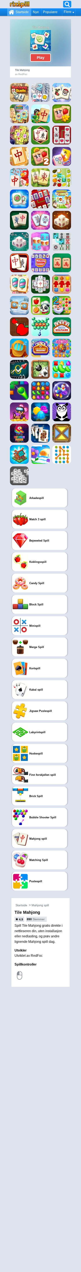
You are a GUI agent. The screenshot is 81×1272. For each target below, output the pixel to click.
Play (40, 58)
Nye (36, 12)
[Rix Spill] (19, 4)
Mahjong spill (40, 905)
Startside (22, 12)
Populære (50, 12)
